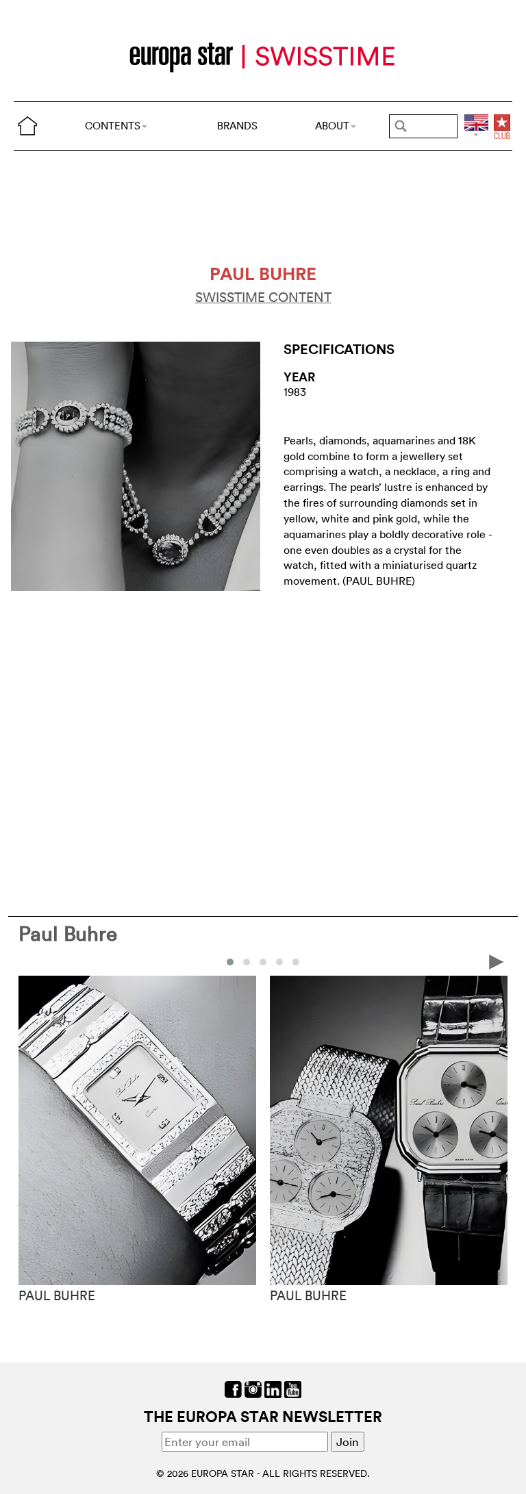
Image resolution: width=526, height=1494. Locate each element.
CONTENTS (112, 125)
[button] (230, 962)
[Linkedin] (272, 1387)
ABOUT (332, 125)
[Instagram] (253, 1387)
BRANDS (237, 125)
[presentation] (29, 961)
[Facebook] (233, 1387)
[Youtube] (292, 1387)
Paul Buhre (67, 933)
